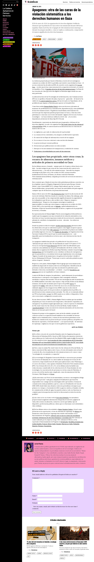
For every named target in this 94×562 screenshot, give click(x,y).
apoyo (72, 283)
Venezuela (62, 558)
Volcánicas (34, 550)
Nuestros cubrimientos (9, 34)
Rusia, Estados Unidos (65, 409)
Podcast (5, 29)
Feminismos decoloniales (9, 42)
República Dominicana (76, 422)
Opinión (4, 20)
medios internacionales (64, 225)
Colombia (39, 553)
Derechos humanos (51, 39)
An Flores (39, 36)
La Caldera (7, 8)
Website (34, 503)
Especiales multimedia (8, 32)
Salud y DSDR (6, 39)
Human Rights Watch (51, 106)
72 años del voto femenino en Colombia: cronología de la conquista (41, 543)
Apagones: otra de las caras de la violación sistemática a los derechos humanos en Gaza (56, 14)
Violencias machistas (8, 37)
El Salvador (64, 422)
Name (34, 496)
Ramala (58, 206)
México (77, 411)
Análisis (5, 19)
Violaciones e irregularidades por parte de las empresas (52, 151)
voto (28, 556)
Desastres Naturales (79, 555)
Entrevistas (6, 24)
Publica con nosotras (74, 2)
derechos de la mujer (48, 553)
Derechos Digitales (62, 397)
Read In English (6, 31)
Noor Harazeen (52, 246)
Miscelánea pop (7, 46)
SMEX (43, 286)
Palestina (60, 39)
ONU (74, 338)
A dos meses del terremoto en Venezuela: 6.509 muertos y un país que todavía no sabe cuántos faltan (73, 543)
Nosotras (65, 2)
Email (34, 499)
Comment (36, 478)
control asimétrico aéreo (48, 101)
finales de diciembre (61, 232)
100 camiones (54, 230)
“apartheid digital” (38, 308)
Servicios (7, 15)
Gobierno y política (36, 39)
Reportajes (6, 22)
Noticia (44, 39)
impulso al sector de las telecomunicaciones (60, 89)
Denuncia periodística (87, 2)
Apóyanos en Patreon (8, 12)
